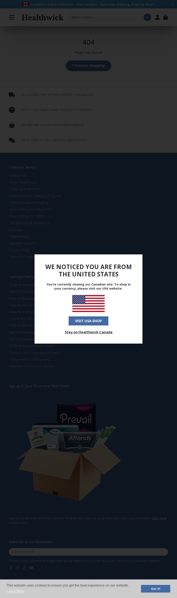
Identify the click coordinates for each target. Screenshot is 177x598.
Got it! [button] (155, 588)
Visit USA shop (88, 321)
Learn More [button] (15, 591)
